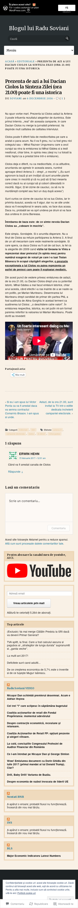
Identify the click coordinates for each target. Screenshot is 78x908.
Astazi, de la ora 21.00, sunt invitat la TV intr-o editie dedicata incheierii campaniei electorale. (56, 407)
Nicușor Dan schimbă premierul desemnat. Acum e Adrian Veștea (38, 697)
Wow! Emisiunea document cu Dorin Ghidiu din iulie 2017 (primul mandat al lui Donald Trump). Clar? (36, 764)
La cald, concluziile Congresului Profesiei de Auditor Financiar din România (34, 745)
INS (9, 822)
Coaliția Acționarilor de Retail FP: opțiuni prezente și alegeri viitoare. (38, 735)
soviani (16, 98)
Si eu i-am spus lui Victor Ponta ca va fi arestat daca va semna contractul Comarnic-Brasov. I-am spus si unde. (22, 409)
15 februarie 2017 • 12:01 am (32, 458)
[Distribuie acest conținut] (39, 685)
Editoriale (26, 61)
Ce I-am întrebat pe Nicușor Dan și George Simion (38, 754)
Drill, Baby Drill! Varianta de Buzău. (29, 774)
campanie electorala (16, 433)
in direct (41, 433)
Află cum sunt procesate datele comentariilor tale (34, 543)
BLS (9, 848)
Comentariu (58, 528)
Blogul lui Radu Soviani (39, 28)
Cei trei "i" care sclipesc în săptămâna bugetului (37, 706)
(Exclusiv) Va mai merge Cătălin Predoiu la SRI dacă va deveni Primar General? (38, 633)
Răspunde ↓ (15, 471)
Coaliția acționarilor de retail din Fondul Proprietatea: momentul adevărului (31, 714)
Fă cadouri (67, 8)
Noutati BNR (15, 796)
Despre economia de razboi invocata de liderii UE (37, 781)
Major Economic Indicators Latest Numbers (34, 856)
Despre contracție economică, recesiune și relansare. (34, 724)
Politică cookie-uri (26, 893)
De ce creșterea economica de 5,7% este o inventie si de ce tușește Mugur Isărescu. (38, 671)
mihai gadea (54, 433)
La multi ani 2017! (17, 655)
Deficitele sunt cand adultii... (24, 662)
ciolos (31, 433)
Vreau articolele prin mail (28, 603)
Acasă (9, 61)
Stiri (33, 429)
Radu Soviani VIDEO (20, 688)
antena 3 (57, 429)
